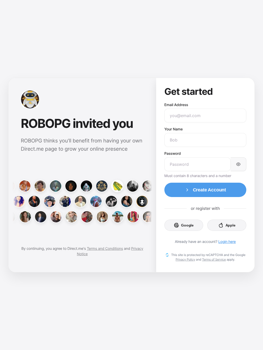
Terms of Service (214, 259)
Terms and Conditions (105, 248)
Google (187, 225)
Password (172, 153)
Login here (227, 242)
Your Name (173, 129)
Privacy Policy (185, 259)
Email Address (176, 105)
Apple (231, 225)
